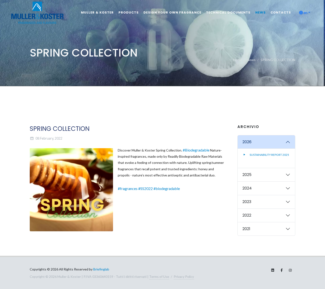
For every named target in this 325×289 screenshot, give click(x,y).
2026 (246, 142)
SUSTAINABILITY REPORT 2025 (269, 154)
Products (128, 12)
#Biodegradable (196, 150)
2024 (247, 188)
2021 (246, 229)
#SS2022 (145, 188)
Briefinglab (101, 269)
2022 (246, 215)
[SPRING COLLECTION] (71, 189)
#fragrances (128, 188)
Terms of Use (159, 277)
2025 (246, 174)
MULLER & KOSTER (97, 12)
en (305, 12)
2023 (246, 201)
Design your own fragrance (172, 12)
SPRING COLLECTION (278, 60)
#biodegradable (166, 188)
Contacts (281, 12)
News (260, 12)
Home (237, 60)
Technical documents (228, 12)
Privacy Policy (184, 277)
